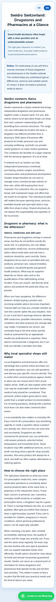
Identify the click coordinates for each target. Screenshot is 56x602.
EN (47, 8)
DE (39, 8)
